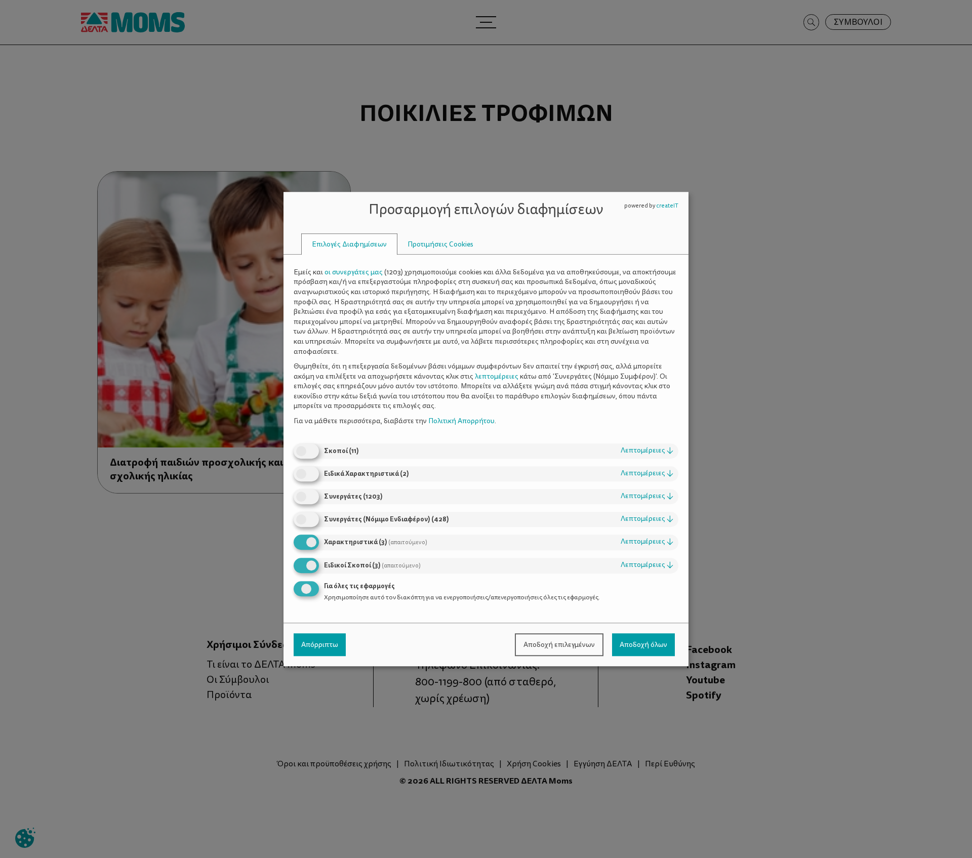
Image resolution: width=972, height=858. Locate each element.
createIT (667, 206)
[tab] (349, 244)
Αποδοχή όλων (643, 644)
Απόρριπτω (319, 644)
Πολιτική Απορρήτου (461, 421)
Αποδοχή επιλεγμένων (559, 644)
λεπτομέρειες (647, 451)
